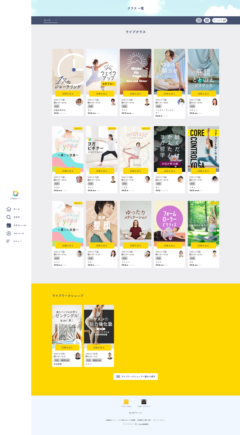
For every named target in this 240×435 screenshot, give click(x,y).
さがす (17, 217)
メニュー (17, 241)
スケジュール (20, 225)
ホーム (17, 208)
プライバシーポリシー (159, 420)
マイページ (19, 233)
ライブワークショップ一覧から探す (138, 376)
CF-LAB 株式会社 (143, 424)
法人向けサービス (135, 412)
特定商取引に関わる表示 (144, 420)
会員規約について (111, 420)
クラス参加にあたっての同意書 (126, 420)
